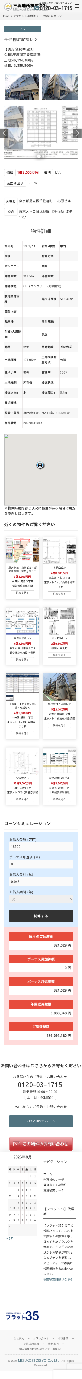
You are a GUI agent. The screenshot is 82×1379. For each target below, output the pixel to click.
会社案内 (19, 1338)
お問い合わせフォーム (41, 1121)
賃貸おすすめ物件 (55, 1185)
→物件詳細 (22, 592)
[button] (40, 465)
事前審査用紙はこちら (58, 1279)
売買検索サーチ (53, 1179)
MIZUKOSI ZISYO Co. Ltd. (39, 1360)
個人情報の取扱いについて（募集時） (41, 1349)
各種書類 (63, 1338)
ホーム (47, 1174)
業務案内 (53, 1343)
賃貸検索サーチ (53, 1190)
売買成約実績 (31, 1343)
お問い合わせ (41, 1338)
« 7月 (10, 1238)
